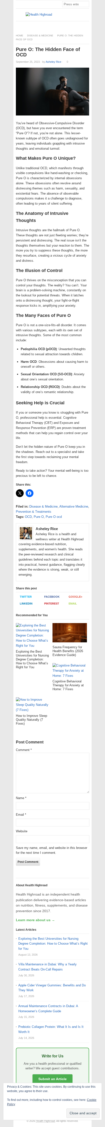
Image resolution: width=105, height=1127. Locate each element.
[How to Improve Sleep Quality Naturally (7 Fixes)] (33, 705)
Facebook (52, 596)
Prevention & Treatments (33, 511)
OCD (28, 517)
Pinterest (51, 603)
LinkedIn (26, 603)
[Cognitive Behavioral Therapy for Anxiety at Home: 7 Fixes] (69, 671)
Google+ (75, 596)
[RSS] (86, 25)
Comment (24, 750)
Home (19, 35)
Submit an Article (52, 1079)
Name (21, 798)
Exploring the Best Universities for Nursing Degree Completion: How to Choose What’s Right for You (53, 944)
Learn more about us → (35, 920)
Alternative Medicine (73, 506)
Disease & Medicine (40, 35)
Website (21, 831)
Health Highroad (45, 1120)
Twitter (26, 596)
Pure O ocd (54, 517)
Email (73, 603)
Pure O (39, 517)
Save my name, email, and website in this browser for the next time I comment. (51, 850)
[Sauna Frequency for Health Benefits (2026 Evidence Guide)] (69, 634)
